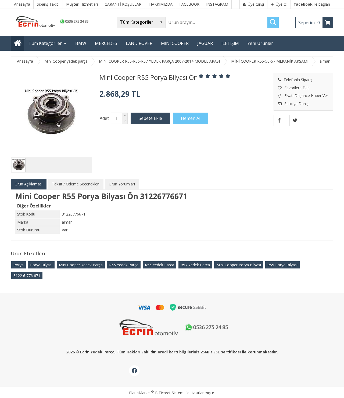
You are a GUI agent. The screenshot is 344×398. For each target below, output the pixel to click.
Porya (18, 264)
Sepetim (309, 23)
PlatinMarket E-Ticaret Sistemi (156, 392)
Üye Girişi (256, 4)
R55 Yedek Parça (123, 264)
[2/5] (204, 76)
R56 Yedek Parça (159, 264)
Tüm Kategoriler (45, 43)
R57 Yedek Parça (195, 264)
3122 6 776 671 (26, 275)
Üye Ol (281, 4)
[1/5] (201, 76)
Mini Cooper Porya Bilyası (238, 264)
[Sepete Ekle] (150, 118)
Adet (104, 118)
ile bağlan (312, 4)
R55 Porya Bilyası (282, 264)
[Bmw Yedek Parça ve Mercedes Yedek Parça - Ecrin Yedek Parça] (51, 26)
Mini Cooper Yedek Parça (81, 264)
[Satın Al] (190, 118)
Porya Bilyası (41, 264)
